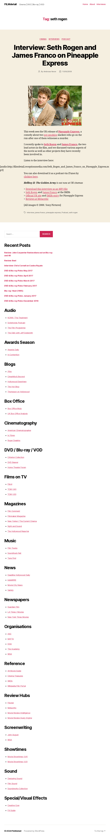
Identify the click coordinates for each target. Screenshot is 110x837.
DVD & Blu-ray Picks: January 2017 (20, 296)
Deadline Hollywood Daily (19, 575)
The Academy (14, 649)
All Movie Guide (14, 671)
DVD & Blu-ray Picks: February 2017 (20, 286)
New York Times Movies (18, 617)
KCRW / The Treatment (18, 318)
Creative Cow (13, 805)
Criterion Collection (16, 457)
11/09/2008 (67, 71)
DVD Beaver (13, 462)
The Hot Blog (13, 387)
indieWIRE (12, 580)
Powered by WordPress (34, 831)
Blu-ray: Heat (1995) (13, 291)
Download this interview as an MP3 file (47, 189)
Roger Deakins (14, 440)
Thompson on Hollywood (18, 392)
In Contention (13, 355)
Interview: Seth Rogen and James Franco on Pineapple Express (55, 55)
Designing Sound (15, 778)
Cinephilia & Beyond (16, 376)
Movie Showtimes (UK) (18, 757)
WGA (10, 654)
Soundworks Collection (18, 788)
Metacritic (12, 708)
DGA (10, 644)
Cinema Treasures (15, 676)
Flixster (11, 703)
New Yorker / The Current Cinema (22, 521)
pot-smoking (50, 135)
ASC (9, 634)
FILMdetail (10, 4)
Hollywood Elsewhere (17, 381)
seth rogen (73, 212)
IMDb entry (53, 195)
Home (85, 4)
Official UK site (33, 195)
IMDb (10, 681)
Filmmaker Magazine (16, 516)
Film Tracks (12, 548)
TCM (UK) (12, 489)
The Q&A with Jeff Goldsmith (20, 333)
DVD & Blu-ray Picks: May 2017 (18, 271)
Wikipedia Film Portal (17, 686)
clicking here (31, 176)
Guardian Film (13, 607)
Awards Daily (13, 350)
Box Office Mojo (15, 408)
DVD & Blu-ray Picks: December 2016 (21, 301)
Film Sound (12, 783)
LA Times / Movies (16, 612)
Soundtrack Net (14, 553)
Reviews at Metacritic (37, 199)
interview (30, 212)
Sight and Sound (15, 526)
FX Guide (11, 810)
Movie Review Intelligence (19, 713)
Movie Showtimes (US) (18, 762)
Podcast (66, 39)
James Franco (69, 144)
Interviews (101, 4)
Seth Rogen (50, 144)
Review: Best (10, 260)
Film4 (10, 484)
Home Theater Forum (17, 467)
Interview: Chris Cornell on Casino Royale (23, 265)
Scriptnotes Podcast (16, 323)
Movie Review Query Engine (20, 718)
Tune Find (12, 558)
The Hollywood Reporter (18, 531)
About (92, 4)
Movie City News (15, 585)
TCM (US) (12, 494)
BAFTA (11, 639)
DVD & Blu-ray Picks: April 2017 (18, 276)
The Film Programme (16, 328)
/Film (10, 371)
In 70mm (11, 435)
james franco (40, 212)
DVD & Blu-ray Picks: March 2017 (19, 281)
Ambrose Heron (50, 71)
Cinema (43, 39)
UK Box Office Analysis (18, 413)
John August (13, 735)
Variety (11, 590)
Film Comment (14, 511)
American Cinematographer (19, 430)
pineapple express (53, 212)
